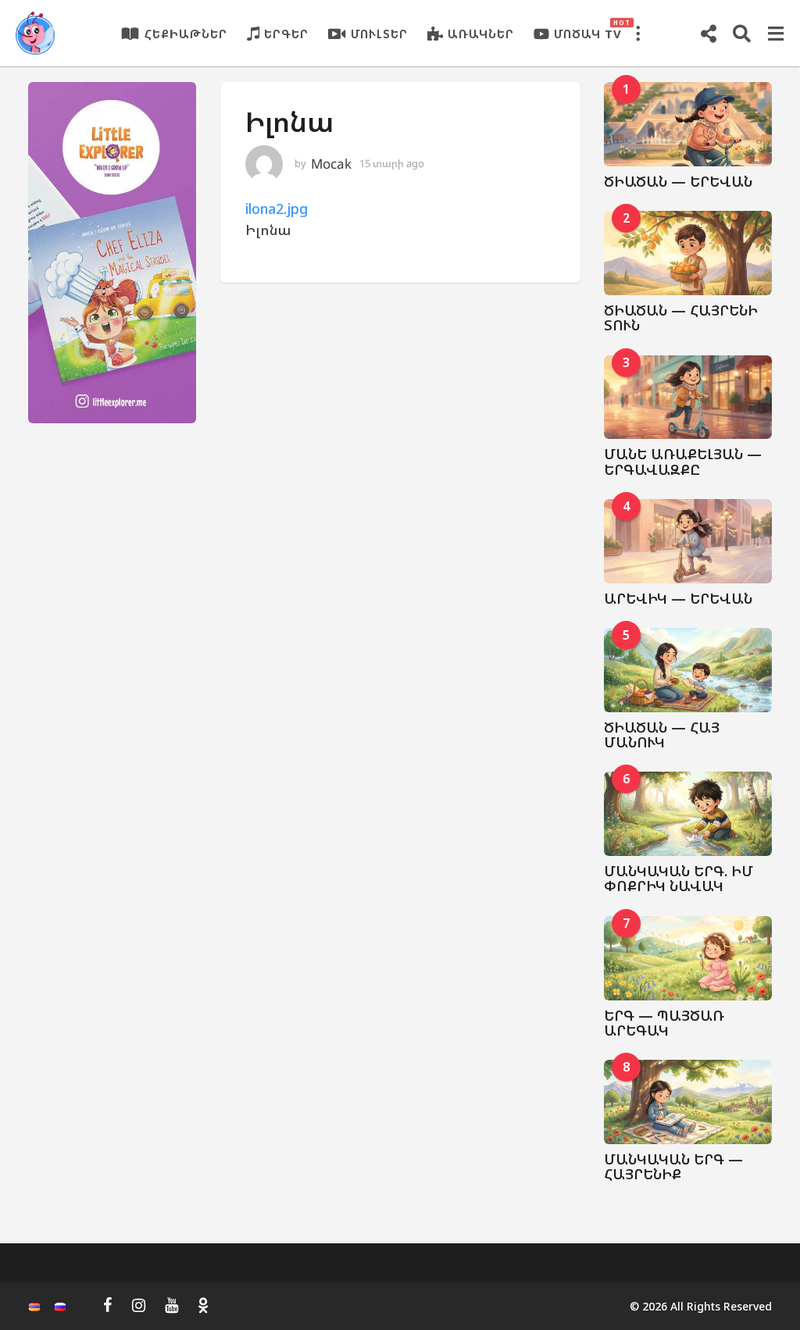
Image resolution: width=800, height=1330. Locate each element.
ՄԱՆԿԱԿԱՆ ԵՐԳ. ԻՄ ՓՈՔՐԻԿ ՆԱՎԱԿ (678, 878)
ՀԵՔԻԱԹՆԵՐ (186, 33)
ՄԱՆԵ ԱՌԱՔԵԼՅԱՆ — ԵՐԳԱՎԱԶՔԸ (683, 461)
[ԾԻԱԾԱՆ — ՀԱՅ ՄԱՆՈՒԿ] (688, 670)
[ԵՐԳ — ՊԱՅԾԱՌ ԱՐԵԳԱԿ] (688, 958)
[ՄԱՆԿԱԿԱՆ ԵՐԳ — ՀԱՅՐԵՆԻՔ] (688, 1102)
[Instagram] (138, 1305)
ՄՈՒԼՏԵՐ (379, 33)
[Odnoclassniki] (203, 1305)
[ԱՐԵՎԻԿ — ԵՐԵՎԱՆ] (688, 541)
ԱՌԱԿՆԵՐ (481, 33)
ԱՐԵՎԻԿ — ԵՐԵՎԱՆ (678, 598)
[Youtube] (171, 1305)
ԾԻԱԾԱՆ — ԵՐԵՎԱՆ (678, 181)
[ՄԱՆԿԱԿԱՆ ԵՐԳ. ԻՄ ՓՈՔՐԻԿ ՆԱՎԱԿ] (688, 814)
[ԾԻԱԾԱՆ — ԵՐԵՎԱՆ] (688, 124)
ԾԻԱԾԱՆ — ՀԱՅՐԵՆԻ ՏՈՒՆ (681, 317)
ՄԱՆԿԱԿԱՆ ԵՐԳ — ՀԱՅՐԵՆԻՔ (673, 1166)
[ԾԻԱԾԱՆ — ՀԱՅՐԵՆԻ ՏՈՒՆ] (688, 253)
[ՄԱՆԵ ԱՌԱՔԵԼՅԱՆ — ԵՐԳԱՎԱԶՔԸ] (688, 397)
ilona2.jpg (276, 208)
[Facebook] (107, 1305)
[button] (637, 33)
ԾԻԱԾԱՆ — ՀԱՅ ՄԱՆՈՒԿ (662, 734)
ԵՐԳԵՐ (286, 33)
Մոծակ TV (588, 29)
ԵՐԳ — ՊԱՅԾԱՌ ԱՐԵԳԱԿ (664, 1022)
